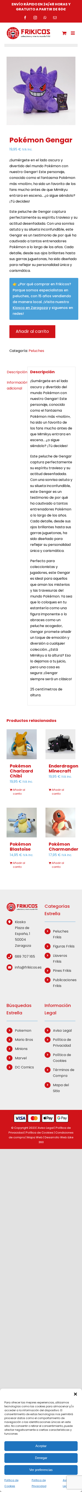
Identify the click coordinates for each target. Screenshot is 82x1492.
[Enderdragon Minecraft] (60, 744)
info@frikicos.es (26, 967)
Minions (21, 1048)
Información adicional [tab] (15, 385)
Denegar (41, 1458)
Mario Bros (24, 1039)
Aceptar (41, 1446)
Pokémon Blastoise (20, 846)
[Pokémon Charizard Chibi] (22, 744)
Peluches (36, 350)
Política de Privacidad (62, 1042)
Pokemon (23, 1030)
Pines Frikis (62, 970)
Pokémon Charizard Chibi (21, 771)
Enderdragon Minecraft (63, 768)
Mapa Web (35, 1137)
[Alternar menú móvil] (73, 33)
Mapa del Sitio (61, 1088)
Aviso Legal (62, 1030)
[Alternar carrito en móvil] (64, 33)
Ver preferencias (41, 1470)
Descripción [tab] (15, 372)
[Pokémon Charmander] (60, 823)
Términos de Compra (63, 1072)
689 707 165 (25, 956)
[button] (75, 1394)
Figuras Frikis (64, 946)
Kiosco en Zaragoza (30, 307)
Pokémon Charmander (63, 846)
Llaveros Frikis (60, 958)
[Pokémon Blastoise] (22, 823)
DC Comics (24, 1067)
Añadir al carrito (32, 331)
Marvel (21, 1058)
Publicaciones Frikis (64, 982)
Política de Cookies (62, 1057)
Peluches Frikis (60, 934)
